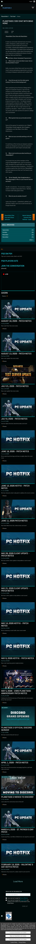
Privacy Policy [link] (22, 942)
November (18, 235)
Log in (30, 1)
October (18, 232)
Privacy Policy (23, 900)
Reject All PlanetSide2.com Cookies (18, 936)
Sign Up (25, 906)
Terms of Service (24, 898)
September (18, 230)
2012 (31, 240)
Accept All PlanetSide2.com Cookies (18, 932)
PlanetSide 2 (4, 16)
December (18, 237)
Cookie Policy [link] (13, 942)
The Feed (12, 16)
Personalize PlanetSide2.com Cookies (18, 939)
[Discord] (3, 268)
